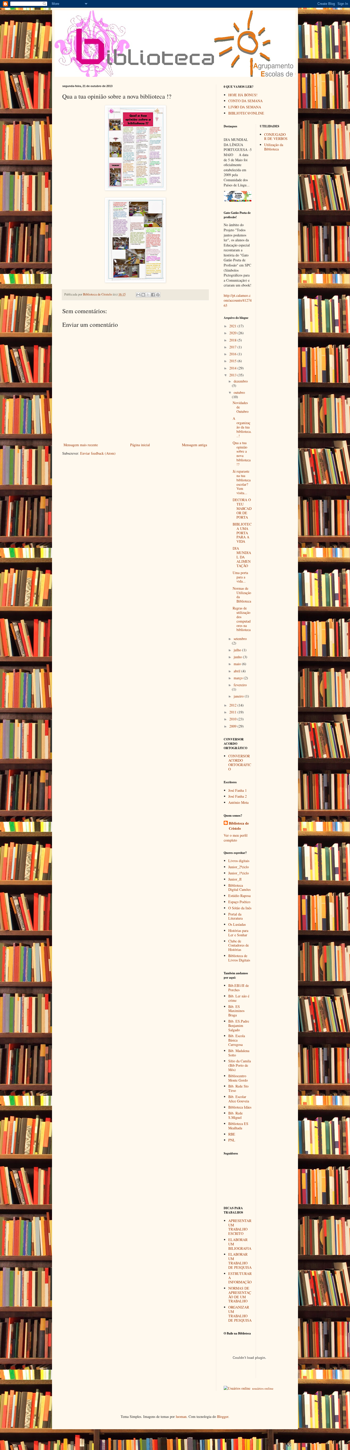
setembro (240, 638)
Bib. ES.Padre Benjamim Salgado (238, 1025)
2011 (233, 712)
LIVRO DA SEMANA (244, 106)
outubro (239, 392)
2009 (233, 726)
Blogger (222, 1416)
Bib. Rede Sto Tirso (238, 1088)
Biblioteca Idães (239, 1107)
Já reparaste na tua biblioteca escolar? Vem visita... (242, 482)
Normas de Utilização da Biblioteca (242, 595)
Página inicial (140, 444)
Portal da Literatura (235, 916)
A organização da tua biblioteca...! (242, 427)
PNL (231, 1140)
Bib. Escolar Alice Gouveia (238, 1098)
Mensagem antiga (194, 444)
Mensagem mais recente (81, 444)
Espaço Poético (239, 901)
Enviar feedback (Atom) (98, 453)
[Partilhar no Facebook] (153, 294)
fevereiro (240, 684)
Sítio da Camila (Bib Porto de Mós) (239, 1065)
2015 (233, 360)
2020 (233, 332)
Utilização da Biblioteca (273, 146)
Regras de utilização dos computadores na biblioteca (242, 619)
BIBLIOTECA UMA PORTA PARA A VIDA (242, 533)
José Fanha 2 (237, 796)
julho (238, 649)
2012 (233, 705)
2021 (233, 325)
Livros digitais (238, 860)
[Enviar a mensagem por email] (138, 294)
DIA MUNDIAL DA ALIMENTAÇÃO (242, 557)
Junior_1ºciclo (238, 873)
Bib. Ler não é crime (238, 998)
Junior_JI (235, 879)
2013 (233, 375)
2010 (233, 719)
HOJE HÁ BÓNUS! (243, 94)
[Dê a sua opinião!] (143, 294)
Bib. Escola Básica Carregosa (236, 1040)
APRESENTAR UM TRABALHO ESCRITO (239, 1227)
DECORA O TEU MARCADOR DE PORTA (242, 508)
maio (238, 663)
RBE (231, 1134)
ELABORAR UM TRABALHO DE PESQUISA (240, 1261)
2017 (233, 347)
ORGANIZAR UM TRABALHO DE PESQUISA (240, 1313)
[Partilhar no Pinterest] (157, 294)
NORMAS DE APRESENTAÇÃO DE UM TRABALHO (239, 1294)
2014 (233, 368)
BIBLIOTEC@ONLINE (246, 113)
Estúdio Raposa (239, 895)
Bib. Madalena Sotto (238, 1052)
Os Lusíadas (237, 924)
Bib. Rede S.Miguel (235, 1115)
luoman (181, 1416)
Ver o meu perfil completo (236, 838)
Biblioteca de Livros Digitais (239, 957)
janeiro (239, 696)
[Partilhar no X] (148, 294)
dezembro (241, 381)
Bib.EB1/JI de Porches (238, 987)
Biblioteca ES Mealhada (238, 1125)
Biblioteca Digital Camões (239, 887)
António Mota (238, 802)
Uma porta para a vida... (240, 577)
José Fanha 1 (237, 790)
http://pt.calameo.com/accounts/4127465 (238, 300)
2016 (233, 353)
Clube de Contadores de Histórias (238, 945)
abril (237, 671)
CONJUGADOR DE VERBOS (275, 136)
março (239, 677)
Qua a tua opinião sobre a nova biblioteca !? (242, 453)
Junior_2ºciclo (238, 866)
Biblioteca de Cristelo (239, 826)
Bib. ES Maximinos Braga (236, 1011)
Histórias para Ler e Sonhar (238, 932)
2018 (233, 340)
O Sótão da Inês (239, 907)
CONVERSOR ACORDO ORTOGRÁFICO (239, 762)
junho (238, 656)
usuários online (262, 1388)
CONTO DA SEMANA (245, 100)
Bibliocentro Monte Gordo (238, 1078)
